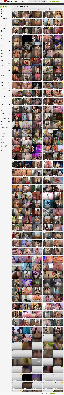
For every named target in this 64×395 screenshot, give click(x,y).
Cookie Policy (42, 393)
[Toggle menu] (1, 1)
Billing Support (3, 133)
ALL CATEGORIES (6, 127)
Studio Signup (3, 142)
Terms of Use (3, 139)
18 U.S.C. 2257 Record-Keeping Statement (4, 146)
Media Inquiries (3, 136)
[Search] (39, 1)
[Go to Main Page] (8, 1)
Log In (61, 1)
